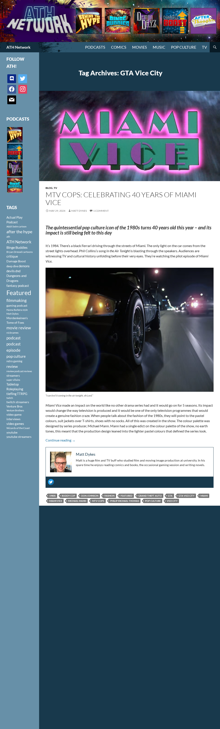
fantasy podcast (17, 286)
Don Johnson (89, 495)
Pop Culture (183, 47)
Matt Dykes (79, 210)
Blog (49, 188)
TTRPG (22, 394)
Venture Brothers (15, 410)
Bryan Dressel (14, 251)
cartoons (28, 251)
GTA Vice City (186, 495)
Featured (126, 495)
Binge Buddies (17, 247)
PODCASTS (95, 47)
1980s (52, 495)
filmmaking (16, 300)
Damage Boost (16, 261)
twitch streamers (17, 402)
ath (8, 236)
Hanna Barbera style (17, 309)
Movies (139, 47)
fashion (109, 495)
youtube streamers (18, 436)
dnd (17, 271)
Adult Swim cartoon (16, 226)
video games (15, 424)
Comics (118, 47)
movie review (18, 327)
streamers (13, 375)
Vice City (172, 500)
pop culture (153, 500)
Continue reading (60, 440)
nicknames (12, 332)
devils (10, 271)
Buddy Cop (68, 495)
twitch (9, 397)
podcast (13, 337)
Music (159, 47)
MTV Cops (98, 500)
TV (204, 47)
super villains (13, 379)
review (12, 366)
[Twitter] (51, 482)
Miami (204, 495)
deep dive (12, 266)
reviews (28, 371)
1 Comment (101, 210)
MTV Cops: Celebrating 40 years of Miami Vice (121, 198)
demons (24, 266)
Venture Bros (14, 406)
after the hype (19, 231)
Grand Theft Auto (150, 495)
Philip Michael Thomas (124, 500)
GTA (170, 495)
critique (12, 256)
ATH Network (18, 47)
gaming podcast (16, 305)
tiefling (11, 394)
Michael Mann (77, 500)
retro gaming (14, 361)
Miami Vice (55, 500)
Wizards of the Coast (18, 428)
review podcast (14, 371)
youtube (11, 432)
